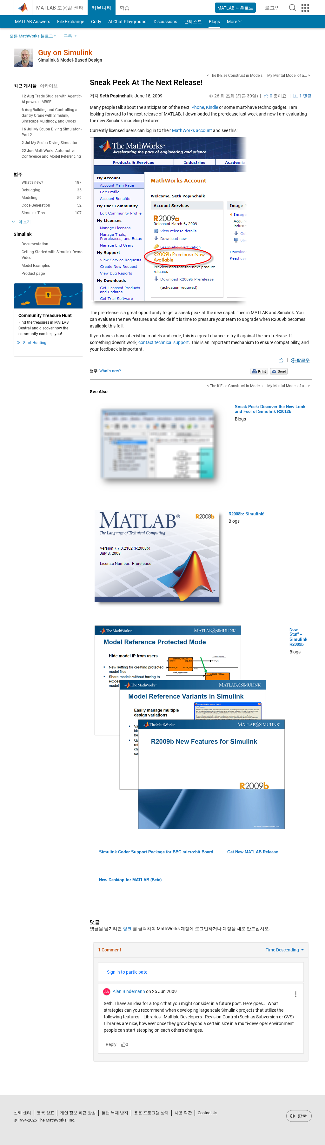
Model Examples (36, 265)
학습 (124, 8)
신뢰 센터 (22, 1112)
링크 (127, 928)
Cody (96, 21)
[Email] (278, 371)
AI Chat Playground (127, 21)
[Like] (281, 360)
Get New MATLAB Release (252, 852)
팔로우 (302, 360)
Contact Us (207, 1112)
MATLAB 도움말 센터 (60, 8)
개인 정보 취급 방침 (78, 1112)
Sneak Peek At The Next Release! (146, 82)
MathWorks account (192, 130)
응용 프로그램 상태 (151, 1112)
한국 (301, 1116)
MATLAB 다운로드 (235, 7)
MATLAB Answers (32, 21)
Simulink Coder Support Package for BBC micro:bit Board (156, 852)
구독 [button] (68, 36)
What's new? (52, 182)
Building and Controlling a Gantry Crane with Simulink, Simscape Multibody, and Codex (49, 115)
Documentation (35, 244)
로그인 (274, 10)
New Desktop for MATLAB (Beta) (130, 879)
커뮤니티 (101, 8)
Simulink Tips (52, 213)
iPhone (197, 107)
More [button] (232, 21)
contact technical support (163, 342)
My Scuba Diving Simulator (54, 143)
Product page (33, 273)
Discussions (165, 21)
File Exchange (70, 21)
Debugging (52, 190)
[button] (292, 7)
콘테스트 (193, 21)
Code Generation (52, 205)
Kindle (212, 107)
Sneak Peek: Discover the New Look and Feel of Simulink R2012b (270, 409)
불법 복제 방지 (115, 1112)
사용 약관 (183, 1112)
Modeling (52, 197)
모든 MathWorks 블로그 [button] (31, 36)
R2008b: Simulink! (246, 514)
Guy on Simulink (65, 52)
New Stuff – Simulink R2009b (298, 637)
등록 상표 (45, 1112)
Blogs (214, 21)
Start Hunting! (35, 343)
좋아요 (278, 95)
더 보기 (24, 222)
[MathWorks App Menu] (305, 8)
